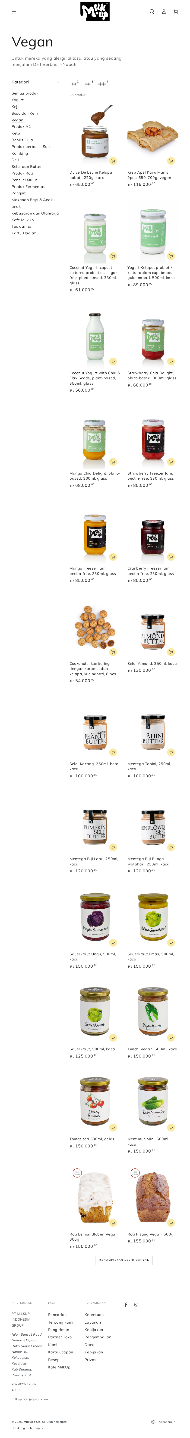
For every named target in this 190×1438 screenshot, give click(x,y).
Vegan (17, 120)
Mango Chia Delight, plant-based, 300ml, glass (95, 476)
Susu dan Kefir (25, 113)
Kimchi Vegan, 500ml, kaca (152, 1049)
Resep (54, 1359)
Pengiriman (58, 1329)
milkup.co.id (32, 1421)
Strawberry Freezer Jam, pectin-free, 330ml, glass (150, 476)
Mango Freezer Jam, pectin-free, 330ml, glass (93, 571)
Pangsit (19, 193)
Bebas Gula (22, 140)
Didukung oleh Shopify (27, 1428)
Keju (15, 106)
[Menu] (14, 11)
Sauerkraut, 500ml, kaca (92, 1049)
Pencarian (57, 1314)
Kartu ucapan (60, 1352)
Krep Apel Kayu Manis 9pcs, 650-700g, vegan (149, 175)
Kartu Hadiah (24, 233)
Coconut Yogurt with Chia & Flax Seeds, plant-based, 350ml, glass (95, 378)
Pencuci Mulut (24, 180)
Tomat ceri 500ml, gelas (92, 1139)
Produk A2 (21, 126)
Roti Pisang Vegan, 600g (150, 1234)
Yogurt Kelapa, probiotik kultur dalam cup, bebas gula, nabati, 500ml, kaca (151, 272)
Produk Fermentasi (29, 186)
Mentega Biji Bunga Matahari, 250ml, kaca (148, 861)
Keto (16, 133)
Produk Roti (22, 173)
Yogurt (18, 100)
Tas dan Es (22, 226)
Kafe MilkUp (23, 220)
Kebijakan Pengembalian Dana (98, 1337)
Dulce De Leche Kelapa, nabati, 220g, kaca (91, 175)
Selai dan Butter (27, 166)
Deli (15, 159)
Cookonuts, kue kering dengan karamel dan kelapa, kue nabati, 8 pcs (93, 668)
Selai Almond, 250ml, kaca (152, 663)
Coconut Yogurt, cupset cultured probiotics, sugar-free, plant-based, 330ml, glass (94, 275)
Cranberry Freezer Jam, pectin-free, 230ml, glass (150, 571)
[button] (152, 11)
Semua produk (25, 93)
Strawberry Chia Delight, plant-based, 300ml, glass (152, 375)
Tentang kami (60, 1322)
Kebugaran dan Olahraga (35, 213)
